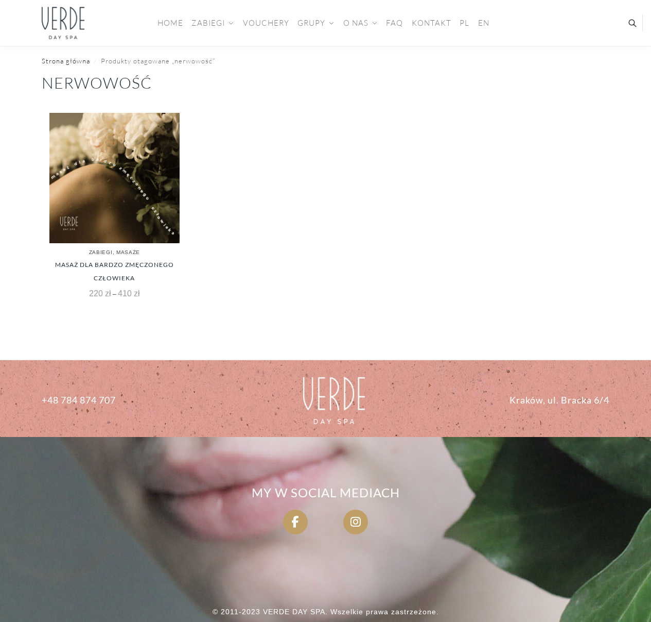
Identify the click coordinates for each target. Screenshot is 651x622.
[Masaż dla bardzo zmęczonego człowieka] (114, 178)
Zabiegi (101, 252)
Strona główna (66, 61)
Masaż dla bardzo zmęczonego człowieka (114, 271)
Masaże (128, 252)
